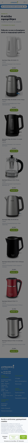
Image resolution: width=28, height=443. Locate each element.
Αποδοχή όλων (23, 437)
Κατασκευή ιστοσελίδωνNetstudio (14, 441)
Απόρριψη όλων (4, 437)
